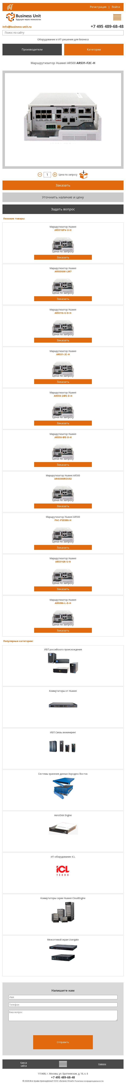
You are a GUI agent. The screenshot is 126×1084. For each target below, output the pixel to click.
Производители (32, 49)
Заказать (63, 185)
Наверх (102, 1064)
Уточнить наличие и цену (63, 197)
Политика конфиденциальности (89, 1081)
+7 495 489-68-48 (107, 26)
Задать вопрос (63, 209)
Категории (94, 49)
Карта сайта (24, 1064)
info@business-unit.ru (17, 27)
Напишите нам (62, 990)
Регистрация (98, 7)
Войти (116, 7)
